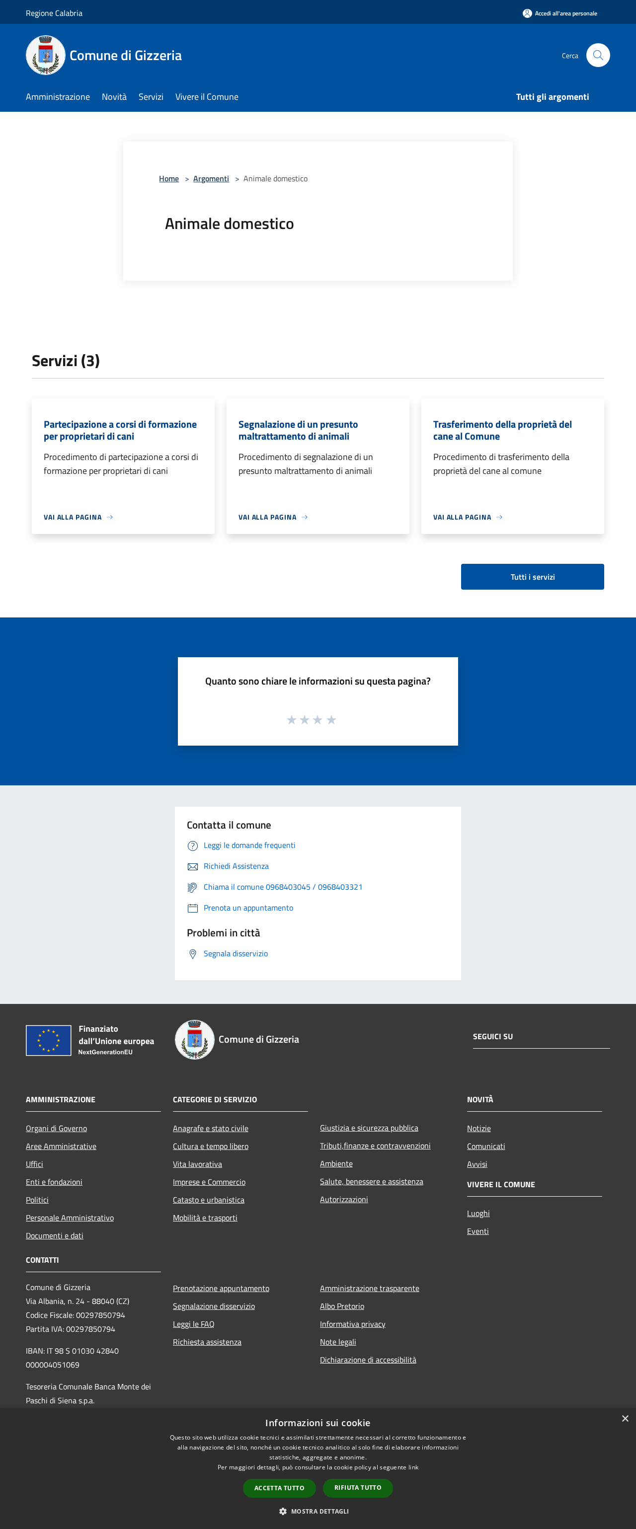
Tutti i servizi (533, 577)
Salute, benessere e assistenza (371, 1181)
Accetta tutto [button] (279, 1488)
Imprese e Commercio (209, 1182)
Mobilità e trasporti (205, 1217)
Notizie (479, 1128)
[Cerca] (598, 55)
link (413, 1467)
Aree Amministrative (61, 1146)
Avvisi (477, 1164)
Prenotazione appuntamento (221, 1288)
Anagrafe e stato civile (210, 1128)
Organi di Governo (56, 1128)
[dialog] (318, 1468)
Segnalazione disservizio (214, 1306)
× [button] (625, 1419)
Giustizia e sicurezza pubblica (369, 1128)
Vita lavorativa (197, 1164)
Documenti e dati (54, 1235)
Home (169, 178)
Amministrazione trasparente (369, 1288)
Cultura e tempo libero (210, 1146)
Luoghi (478, 1213)
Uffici (34, 1164)
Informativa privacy (353, 1324)
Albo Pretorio (342, 1306)
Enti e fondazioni (54, 1182)
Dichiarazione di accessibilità (368, 1360)
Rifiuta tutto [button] (358, 1487)
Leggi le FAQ (194, 1324)
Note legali (338, 1342)
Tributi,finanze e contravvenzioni (375, 1145)
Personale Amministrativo (70, 1217)
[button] (318, 1511)
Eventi (478, 1231)
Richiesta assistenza (207, 1342)
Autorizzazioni (344, 1199)
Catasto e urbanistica (208, 1200)
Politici (37, 1200)
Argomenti (211, 178)
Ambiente (336, 1163)
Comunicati (486, 1146)
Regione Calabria (54, 13)
